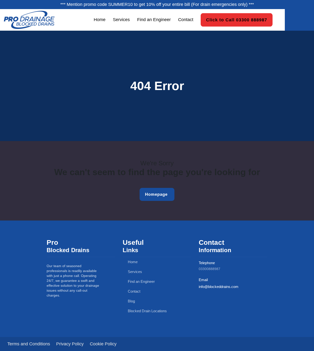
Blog (131, 301)
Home (99, 19)
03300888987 (209, 269)
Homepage (154, 194)
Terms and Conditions (28, 343)
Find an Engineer (154, 19)
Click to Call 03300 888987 (236, 19)
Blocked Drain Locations (147, 311)
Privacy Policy (70, 343)
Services (121, 19)
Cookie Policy (103, 343)
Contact (185, 19)
